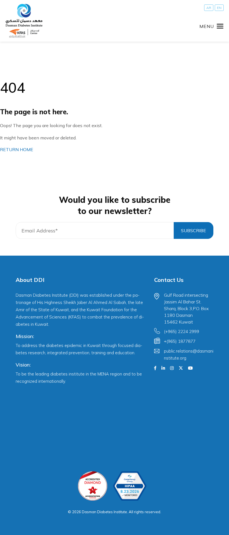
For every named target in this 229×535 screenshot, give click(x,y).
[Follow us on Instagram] (172, 368)
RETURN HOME (16, 149)
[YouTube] (190, 368)
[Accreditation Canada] (92, 486)
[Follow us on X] (181, 368)
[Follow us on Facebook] (155, 368)
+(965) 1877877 (179, 341)
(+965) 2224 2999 (181, 331)
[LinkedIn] (163, 368)
